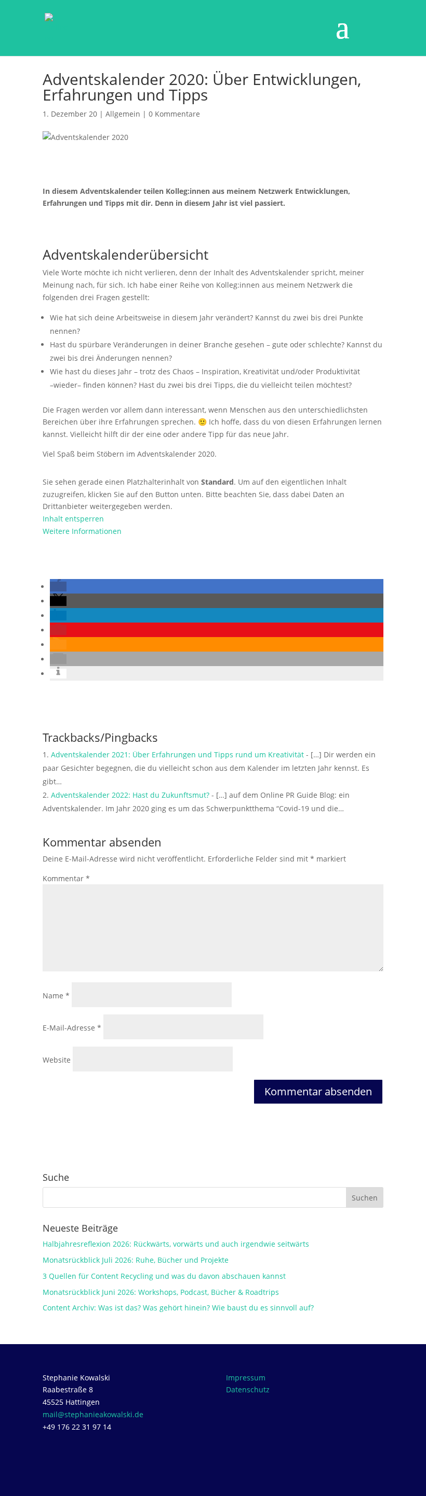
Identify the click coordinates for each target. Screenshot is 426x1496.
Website (57, 1060)
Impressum (245, 1377)
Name (56, 995)
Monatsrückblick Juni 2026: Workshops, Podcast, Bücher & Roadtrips (161, 1292)
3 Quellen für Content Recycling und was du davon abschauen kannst (164, 1276)
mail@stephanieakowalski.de (93, 1414)
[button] (58, 586)
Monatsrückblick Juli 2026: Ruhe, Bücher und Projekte (136, 1260)
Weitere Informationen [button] (82, 531)
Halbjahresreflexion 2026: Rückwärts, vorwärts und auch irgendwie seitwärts (176, 1244)
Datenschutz (248, 1389)
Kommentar (66, 878)
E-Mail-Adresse (72, 1028)
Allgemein (122, 114)
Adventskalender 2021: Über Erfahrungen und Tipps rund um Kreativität (177, 754)
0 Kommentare (174, 114)
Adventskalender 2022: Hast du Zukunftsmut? (130, 795)
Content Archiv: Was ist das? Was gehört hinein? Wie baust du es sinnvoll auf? (178, 1307)
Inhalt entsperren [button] (73, 519)
